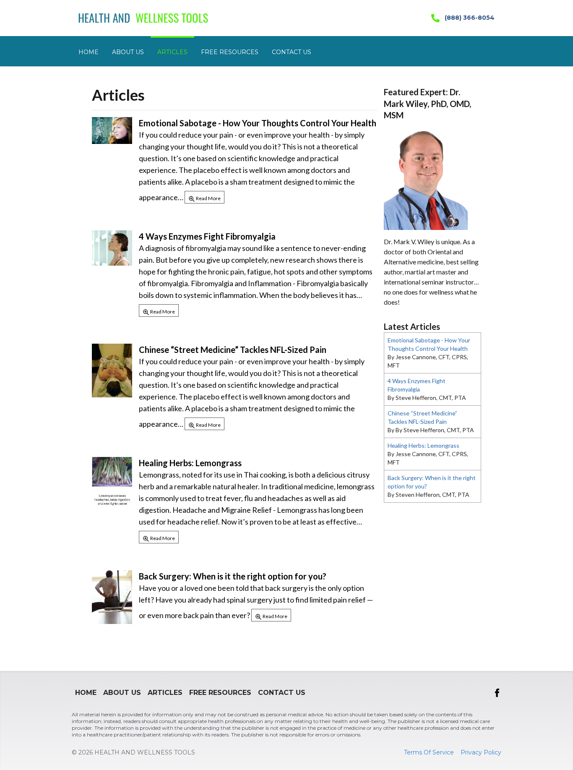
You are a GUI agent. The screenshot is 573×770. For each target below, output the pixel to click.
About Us (128, 52)
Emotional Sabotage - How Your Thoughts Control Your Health (257, 123)
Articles (172, 52)
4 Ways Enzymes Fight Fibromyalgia (207, 236)
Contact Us (291, 52)
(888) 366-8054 (469, 17)
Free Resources (229, 52)
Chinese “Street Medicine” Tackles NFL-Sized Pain (232, 350)
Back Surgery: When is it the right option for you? (232, 576)
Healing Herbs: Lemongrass (190, 463)
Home (88, 52)
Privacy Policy (481, 752)
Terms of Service (429, 752)
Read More (208, 198)
